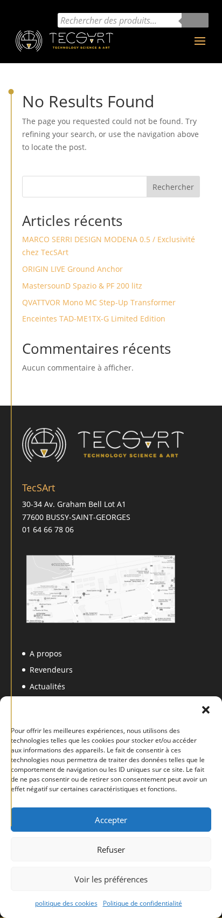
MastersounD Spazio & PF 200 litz (82, 285)
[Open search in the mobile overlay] (133, 20)
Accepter (111, 819)
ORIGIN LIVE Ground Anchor (72, 269)
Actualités (47, 686)
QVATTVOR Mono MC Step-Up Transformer (99, 302)
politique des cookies (66, 903)
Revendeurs (51, 669)
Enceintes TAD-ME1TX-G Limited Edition (93, 318)
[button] (205, 709)
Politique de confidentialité (142, 903)
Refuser (111, 849)
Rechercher (173, 187)
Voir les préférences (111, 879)
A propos (46, 653)
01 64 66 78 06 (48, 529)
